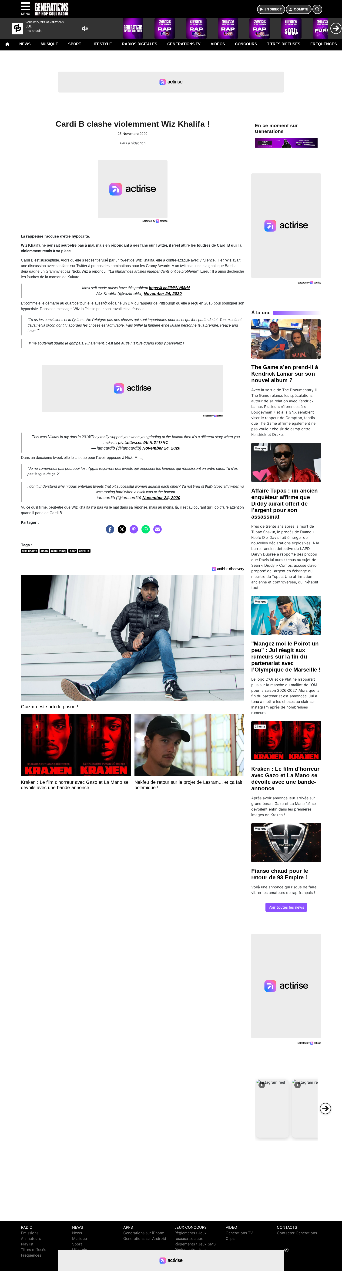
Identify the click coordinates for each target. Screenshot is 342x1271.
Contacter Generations (297, 1233)
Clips (230, 1238)
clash (44, 551)
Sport (74, 44)
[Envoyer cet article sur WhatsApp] (144, 531)
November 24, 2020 (163, 293)
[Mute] (84, 28)
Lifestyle (101, 44)
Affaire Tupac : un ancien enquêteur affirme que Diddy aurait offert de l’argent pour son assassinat (284, 503)
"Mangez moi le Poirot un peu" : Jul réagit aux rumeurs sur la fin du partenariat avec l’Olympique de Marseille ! (286, 656)
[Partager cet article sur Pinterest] (132, 531)
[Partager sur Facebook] (109, 531)
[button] (272, 1108)
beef (73, 551)
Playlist (27, 1244)
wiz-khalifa (29, 551)
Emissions (29, 1233)
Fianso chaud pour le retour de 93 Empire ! (279, 874)
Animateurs (31, 1238)
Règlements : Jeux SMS (195, 1244)
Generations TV (184, 44)
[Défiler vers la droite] (325, 1108)
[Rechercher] (317, 9)
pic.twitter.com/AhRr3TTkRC (143, 442)
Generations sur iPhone (143, 1233)
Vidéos (218, 44)
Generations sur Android (144, 1238)
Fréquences (323, 44)
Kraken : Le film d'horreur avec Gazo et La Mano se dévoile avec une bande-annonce (285, 778)
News (25, 44)
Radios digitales (139, 44)
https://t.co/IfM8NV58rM (169, 288)
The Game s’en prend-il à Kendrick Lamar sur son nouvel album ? (284, 373)
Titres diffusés (283, 44)
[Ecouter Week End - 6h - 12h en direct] (286, 142)
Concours (246, 44)
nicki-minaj (58, 551)
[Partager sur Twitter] (120, 531)
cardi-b (84, 551)
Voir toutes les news (286, 907)
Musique (49, 44)
